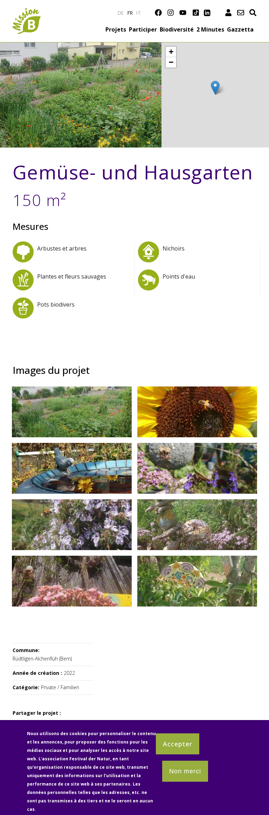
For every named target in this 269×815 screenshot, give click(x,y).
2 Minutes (210, 29)
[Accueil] (27, 12)
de (121, 12)
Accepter (177, 744)
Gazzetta (240, 29)
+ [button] (171, 51)
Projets (115, 29)
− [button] (171, 62)
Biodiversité (177, 29)
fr (130, 12)
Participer (143, 29)
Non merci (185, 771)
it (138, 12)
